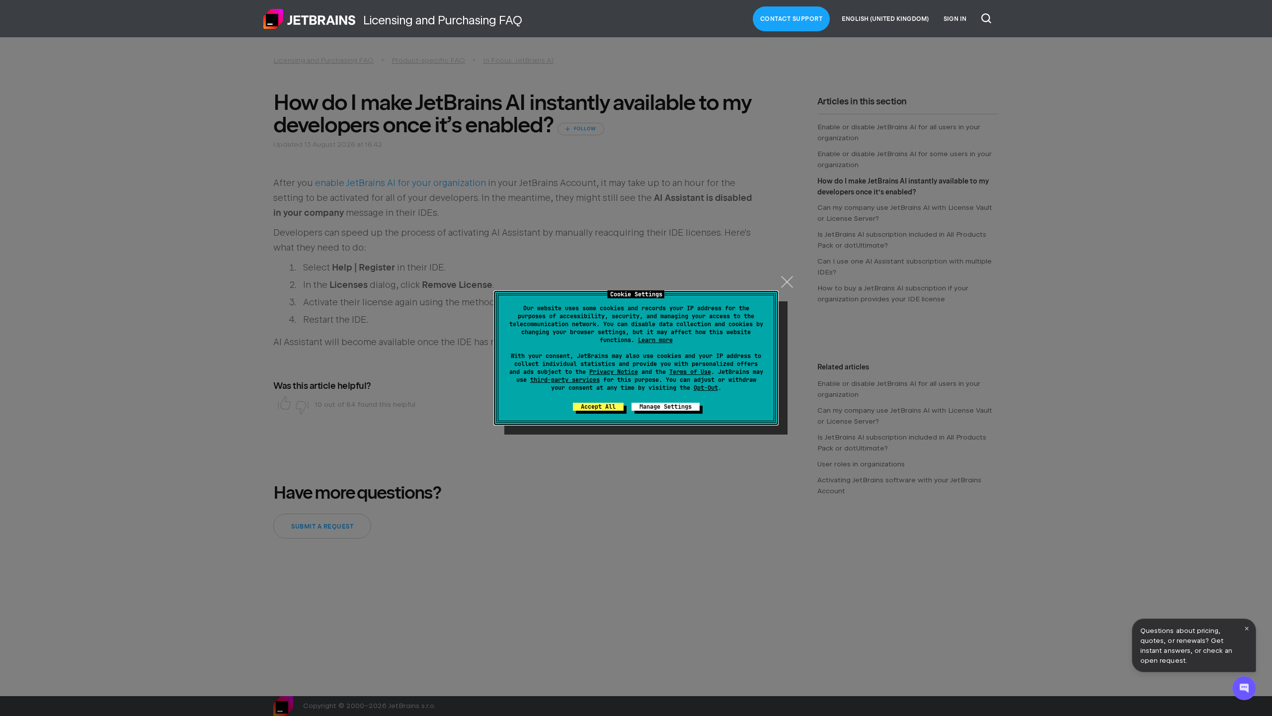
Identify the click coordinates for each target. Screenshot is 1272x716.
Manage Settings (665, 407)
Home (309, 19)
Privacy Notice (613, 372)
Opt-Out (706, 388)
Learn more (655, 340)
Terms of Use (690, 372)
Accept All (598, 407)
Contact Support (791, 18)
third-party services (565, 380)
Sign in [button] (955, 18)
